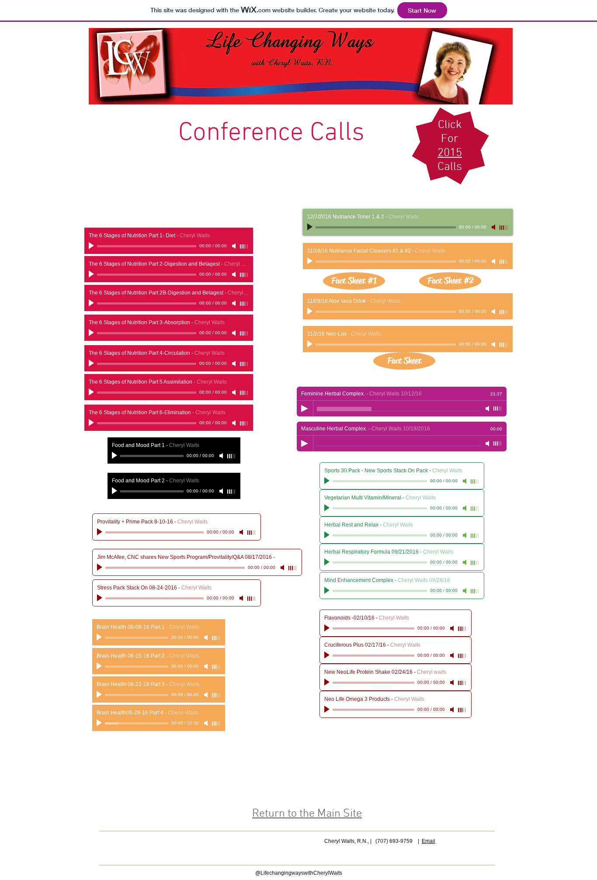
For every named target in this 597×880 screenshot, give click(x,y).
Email (428, 841)
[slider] (216, 723)
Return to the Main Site (307, 814)
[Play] (100, 723)
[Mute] (206, 723)
